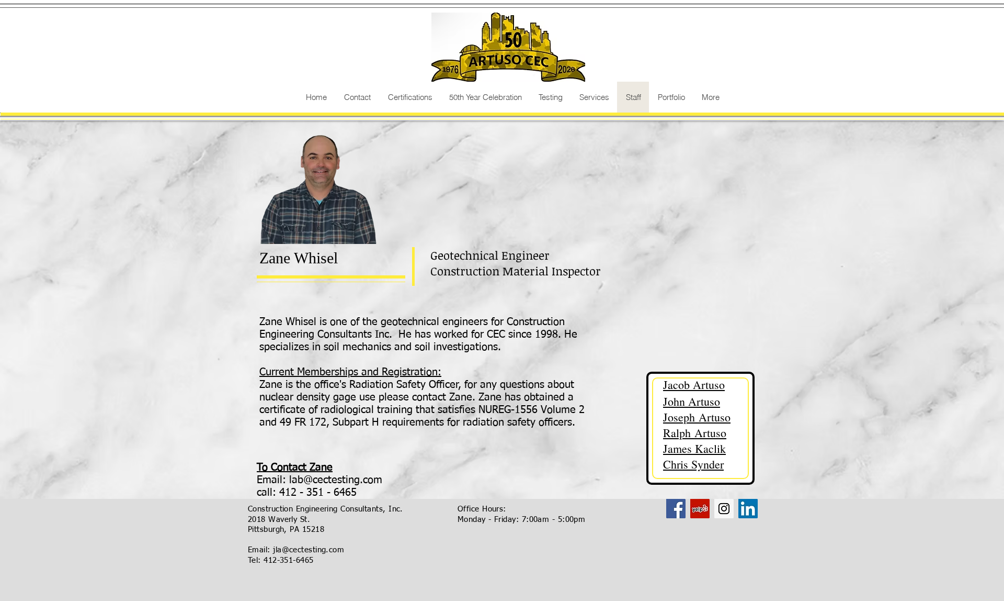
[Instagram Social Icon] (724, 508)
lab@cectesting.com (335, 480)
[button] (550, 97)
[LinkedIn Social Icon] (748, 508)
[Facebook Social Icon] (676, 508)
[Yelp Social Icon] (700, 508)
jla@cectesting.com (308, 550)
